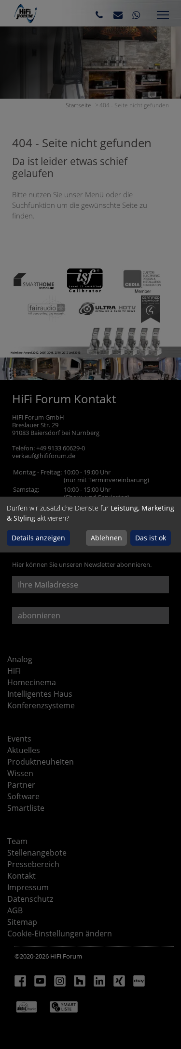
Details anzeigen (38, 537)
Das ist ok (150, 537)
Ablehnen (106, 537)
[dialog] (90, 524)
